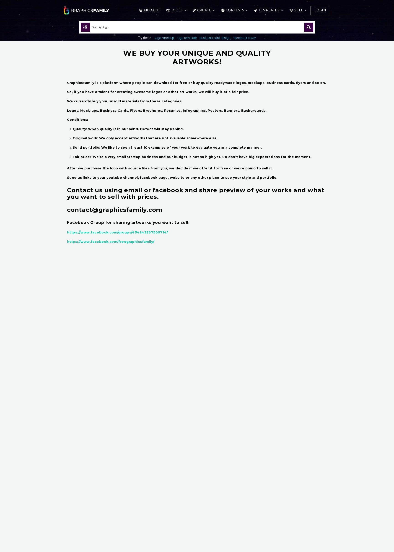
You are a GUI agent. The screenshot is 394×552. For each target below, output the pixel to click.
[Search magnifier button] (308, 27)
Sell (298, 10)
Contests (235, 10)
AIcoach (151, 10)
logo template (187, 38)
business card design (215, 38)
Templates (269, 10)
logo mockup (164, 38)
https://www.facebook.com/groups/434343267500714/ (117, 232)
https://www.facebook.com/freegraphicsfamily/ (110, 242)
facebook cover (244, 38)
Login (320, 10)
